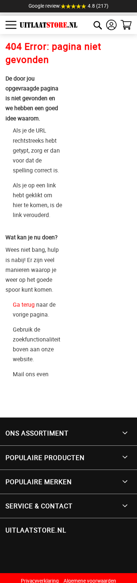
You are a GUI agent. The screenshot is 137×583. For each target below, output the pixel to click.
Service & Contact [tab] (39, 505)
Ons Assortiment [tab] (37, 433)
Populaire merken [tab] (38, 481)
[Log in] (111, 24)
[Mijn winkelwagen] (126, 24)
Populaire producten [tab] (45, 457)
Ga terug (24, 304)
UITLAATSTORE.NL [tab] (35, 530)
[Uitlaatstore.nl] (46, 24)
